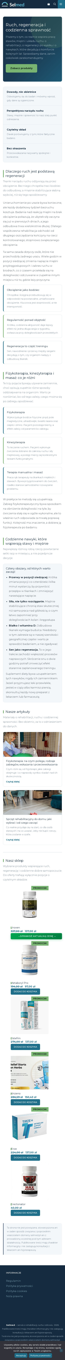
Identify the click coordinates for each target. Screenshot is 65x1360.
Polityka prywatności (19, 1285)
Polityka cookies (16, 1291)
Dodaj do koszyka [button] (25, 991)
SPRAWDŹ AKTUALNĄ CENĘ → (38, 936)
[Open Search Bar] (55, 4)
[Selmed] (13, 4)
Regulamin (13, 1280)
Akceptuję (21, 1355)
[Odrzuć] (61, 1350)
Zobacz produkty (21, 68)
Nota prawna (14, 1296)
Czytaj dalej (13, 781)
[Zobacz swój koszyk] (49, 4)
